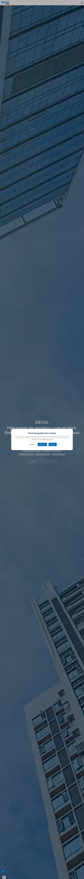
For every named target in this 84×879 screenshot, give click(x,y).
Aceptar (52, 444)
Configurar (31, 444)
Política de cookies (47, 439)
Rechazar (42, 444)
